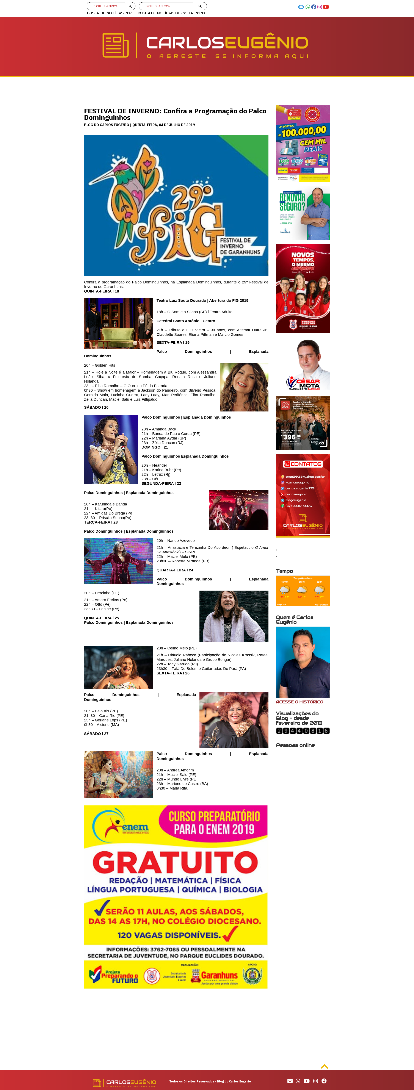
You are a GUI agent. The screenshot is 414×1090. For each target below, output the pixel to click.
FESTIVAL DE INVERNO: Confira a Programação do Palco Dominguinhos (175, 114)
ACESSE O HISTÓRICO (299, 701)
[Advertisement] (176, 1027)
